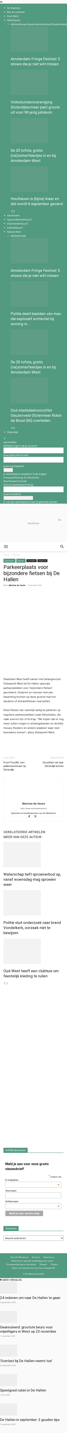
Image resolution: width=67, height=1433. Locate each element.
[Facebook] (6, 597)
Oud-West (13, 16)
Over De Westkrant (19, 1257)
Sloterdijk (20, 235)
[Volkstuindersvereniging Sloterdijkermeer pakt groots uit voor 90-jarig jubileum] (37, 82)
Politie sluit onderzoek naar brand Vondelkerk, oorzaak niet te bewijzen (32, 928)
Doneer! (43, 1264)
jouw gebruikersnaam (16, 455)
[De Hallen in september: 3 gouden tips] (33, 1409)
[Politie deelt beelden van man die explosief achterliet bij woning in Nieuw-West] (37, 294)
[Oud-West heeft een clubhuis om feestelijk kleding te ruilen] (33, 951)
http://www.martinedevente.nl (33, 808)
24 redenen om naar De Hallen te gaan (30, 1298)
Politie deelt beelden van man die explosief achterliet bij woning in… (36, 319)
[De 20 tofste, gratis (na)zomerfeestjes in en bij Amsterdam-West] (37, 130)
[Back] (4, 438)
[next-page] (14, 211)
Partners (36, 1257)
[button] (5, 546)
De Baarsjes (14, 8)
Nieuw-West (14, 231)
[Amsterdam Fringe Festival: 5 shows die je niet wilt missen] (37, 39)
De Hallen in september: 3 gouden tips (30, 1420)
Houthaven (21, 24)
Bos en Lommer (16, 12)
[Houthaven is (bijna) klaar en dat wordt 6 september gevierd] (37, 179)
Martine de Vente (33, 803)
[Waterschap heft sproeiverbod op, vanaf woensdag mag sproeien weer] (33, 854)
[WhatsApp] (14, 597)
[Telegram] (38, 597)
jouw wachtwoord (13, 466)
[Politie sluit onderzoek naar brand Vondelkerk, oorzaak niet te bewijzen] (33, 903)
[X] (37, 816)
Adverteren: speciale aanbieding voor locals (32, 1260)
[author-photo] (33, 798)
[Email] (22, 597)
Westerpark (13, 20)
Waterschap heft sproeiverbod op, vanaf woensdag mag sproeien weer (32, 879)
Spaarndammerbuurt (39, 24)
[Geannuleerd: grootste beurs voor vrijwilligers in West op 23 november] (33, 1317)
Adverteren (48, 1257)
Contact (54, 1264)
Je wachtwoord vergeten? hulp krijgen (25, 474)
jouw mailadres (12, 494)
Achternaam (32, 1201)
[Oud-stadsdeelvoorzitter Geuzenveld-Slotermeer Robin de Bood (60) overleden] (37, 390)
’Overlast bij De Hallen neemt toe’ (26, 1361)
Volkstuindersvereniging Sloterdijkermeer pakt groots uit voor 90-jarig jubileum (35, 107)
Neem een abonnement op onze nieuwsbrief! (33, 1267)
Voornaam (10, 1190)
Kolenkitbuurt (15, 227)
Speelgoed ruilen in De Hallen (23, 1390)
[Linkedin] (30, 597)
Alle (13, 24)
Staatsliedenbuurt (17, 223)
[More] (46, 597)
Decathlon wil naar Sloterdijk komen (53, 764)
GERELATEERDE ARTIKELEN (24, 832)
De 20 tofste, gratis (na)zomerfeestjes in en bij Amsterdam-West (33, 155)
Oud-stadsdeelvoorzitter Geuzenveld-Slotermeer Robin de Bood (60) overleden (36, 415)
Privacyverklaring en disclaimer (21, 477)
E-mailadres (32, 1180)
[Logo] (26, 567)
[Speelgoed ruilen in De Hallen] (33, 1380)
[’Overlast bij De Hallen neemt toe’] (33, 1351)
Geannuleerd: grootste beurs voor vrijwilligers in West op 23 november (28, 1329)
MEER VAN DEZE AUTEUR (22, 837)
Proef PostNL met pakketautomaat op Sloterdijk (14, 766)
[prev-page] (12, 211)
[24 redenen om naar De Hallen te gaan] (33, 1288)
